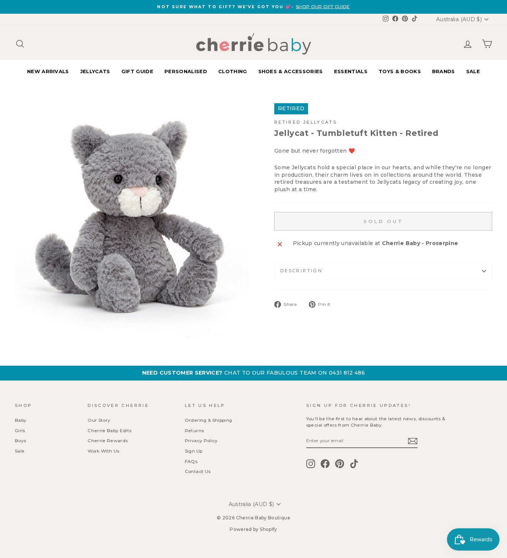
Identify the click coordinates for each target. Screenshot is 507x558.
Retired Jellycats (305, 122)
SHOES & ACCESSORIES (290, 71)
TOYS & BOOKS (400, 71)
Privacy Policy (201, 440)
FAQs (191, 461)
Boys (20, 440)
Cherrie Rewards (108, 440)
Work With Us (103, 451)
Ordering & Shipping (208, 420)
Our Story (99, 420)
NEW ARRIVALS (48, 71)
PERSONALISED (185, 71)
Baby (20, 420)
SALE (473, 71)
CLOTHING (232, 71)
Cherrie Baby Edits (109, 430)
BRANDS (443, 71)
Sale (19, 451)
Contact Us (198, 471)
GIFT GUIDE (137, 71)
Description (301, 270)
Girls (20, 430)
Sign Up (193, 451)
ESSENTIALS (350, 71)
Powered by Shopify (253, 529)
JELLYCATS (95, 71)
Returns (194, 430)
